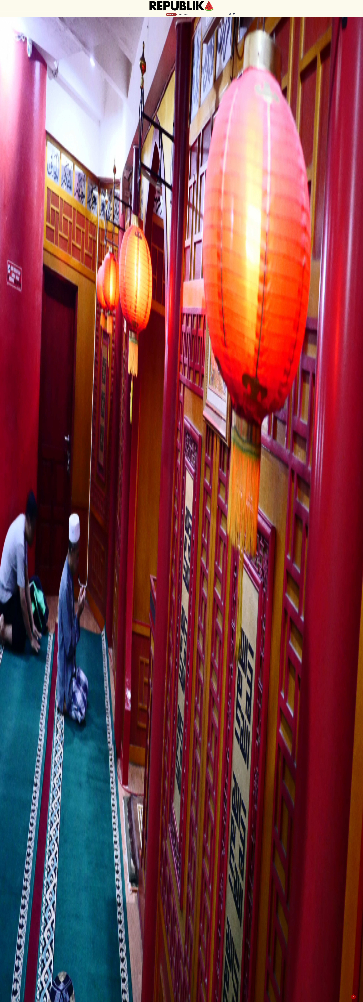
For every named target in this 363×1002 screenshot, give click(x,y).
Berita (180, 14)
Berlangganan (171, 14)
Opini (185, 14)
